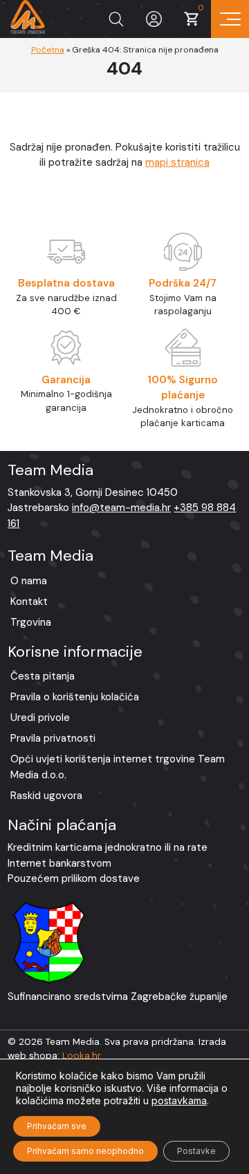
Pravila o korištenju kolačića (74, 697)
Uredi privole (40, 717)
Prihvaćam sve (56, 1126)
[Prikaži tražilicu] (116, 19)
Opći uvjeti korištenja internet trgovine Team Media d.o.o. (117, 767)
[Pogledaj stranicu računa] (154, 19)
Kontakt (29, 601)
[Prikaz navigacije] (230, 19)
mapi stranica (177, 162)
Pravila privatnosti (52, 738)
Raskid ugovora (46, 795)
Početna (47, 49)
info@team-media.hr (121, 507)
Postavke (196, 1151)
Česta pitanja (42, 676)
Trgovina (30, 622)
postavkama (179, 1100)
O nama (28, 581)
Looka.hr (81, 1055)
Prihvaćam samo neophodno (85, 1151)
